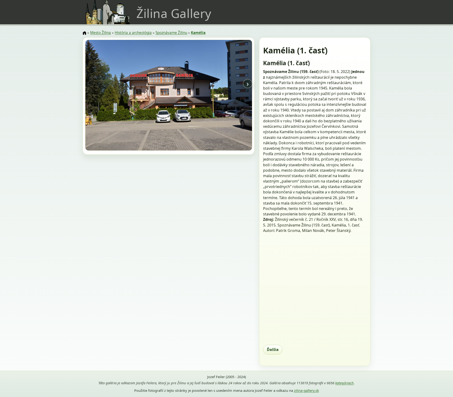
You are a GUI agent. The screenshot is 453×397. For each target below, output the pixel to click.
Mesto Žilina (100, 32)
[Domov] (84, 33)
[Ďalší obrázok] (227, 96)
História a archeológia (133, 32)
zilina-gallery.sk (306, 390)
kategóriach (344, 382)
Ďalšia (273, 349)
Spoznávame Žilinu (171, 32)
